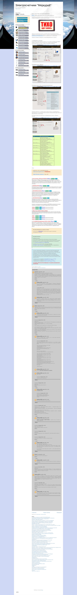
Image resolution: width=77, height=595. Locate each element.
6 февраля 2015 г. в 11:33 (45, 336)
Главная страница (46, 512)
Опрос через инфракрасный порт (23, 29)
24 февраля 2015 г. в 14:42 (42, 405)
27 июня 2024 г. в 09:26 (43, 474)
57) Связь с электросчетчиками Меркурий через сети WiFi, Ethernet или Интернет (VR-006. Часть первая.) (46, 525)
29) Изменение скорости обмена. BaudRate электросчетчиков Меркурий (41, 548)
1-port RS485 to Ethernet (21, 54)
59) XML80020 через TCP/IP (35, 523)
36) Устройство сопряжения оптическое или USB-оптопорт (40, 542)
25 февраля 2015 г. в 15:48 (44, 393)
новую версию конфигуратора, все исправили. (46, 370)
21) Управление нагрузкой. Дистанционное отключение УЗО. (40, 554)
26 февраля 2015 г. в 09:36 (45, 417)
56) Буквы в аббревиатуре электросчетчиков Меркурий (39, 526)
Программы (35, 267)
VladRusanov (38, 282)
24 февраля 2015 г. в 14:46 (42, 425)
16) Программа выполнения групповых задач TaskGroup (39, 558)
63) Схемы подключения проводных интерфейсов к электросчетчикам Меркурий (43, 520)
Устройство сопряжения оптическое (23, 34)
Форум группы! (18, 8)
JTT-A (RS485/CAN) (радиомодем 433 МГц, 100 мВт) (42, 221)
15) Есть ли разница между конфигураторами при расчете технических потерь (42, 559)
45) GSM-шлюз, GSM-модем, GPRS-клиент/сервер (39, 535)
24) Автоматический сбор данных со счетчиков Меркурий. (40, 552)
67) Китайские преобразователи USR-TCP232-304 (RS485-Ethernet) (41, 517)
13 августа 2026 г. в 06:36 (45, 491)
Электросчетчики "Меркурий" (33, 5)
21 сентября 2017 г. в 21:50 (41, 454)
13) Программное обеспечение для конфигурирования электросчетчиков (41, 561)
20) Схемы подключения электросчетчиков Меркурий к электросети (41, 555)
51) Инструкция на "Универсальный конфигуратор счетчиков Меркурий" (41, 530)
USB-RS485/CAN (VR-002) (37, 190)
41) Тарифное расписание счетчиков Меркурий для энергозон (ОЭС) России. (42, 538)
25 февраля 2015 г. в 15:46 (42, 431)
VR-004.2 (33, 208)
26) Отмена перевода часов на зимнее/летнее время (39, 550)
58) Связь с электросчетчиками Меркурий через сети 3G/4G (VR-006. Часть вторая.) (43, 524)
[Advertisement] (39, 579)
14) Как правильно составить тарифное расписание (39, 560)
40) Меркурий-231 (34, 539)
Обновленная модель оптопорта (23, 39)
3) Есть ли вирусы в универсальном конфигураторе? (39, 569)
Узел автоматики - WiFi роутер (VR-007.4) (40, 178)
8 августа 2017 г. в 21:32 (40, 287)
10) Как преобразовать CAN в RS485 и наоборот (38, 563)
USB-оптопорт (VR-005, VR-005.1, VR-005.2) (40, 210)
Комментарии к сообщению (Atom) (41, 514)
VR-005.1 (33, 217)
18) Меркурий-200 (34, 557)
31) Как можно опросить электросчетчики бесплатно (39, 546)
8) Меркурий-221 (34, 565)
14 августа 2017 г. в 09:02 (45, 297)
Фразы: (33, 15)
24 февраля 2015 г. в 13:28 (45, 389)
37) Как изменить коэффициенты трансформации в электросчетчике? (41, 541)
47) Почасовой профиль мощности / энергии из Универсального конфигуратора (42, 533)
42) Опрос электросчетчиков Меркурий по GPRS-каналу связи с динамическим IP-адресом (44, 537)
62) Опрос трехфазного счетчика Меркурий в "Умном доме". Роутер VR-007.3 (42, 521)
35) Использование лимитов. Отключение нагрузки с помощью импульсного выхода (43, 543)
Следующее (34, 512)
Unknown (36, 454)
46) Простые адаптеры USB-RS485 (36, 534)
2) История (33, 570)
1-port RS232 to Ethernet (21, 51)
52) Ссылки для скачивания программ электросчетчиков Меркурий (41, 529)
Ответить (36, 402)
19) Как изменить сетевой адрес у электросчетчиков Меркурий (40, 556)
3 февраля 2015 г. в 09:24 (45, 313)
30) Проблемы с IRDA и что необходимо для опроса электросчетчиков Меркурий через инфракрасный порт (46, 547)
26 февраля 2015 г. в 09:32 (45, 399)
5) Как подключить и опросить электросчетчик (38, 567)
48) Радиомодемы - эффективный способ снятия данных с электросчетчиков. (42, 532)
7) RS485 (33, 566)
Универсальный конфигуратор (37, 35)
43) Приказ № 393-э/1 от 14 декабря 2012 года (38, 536)
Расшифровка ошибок (40, 390)
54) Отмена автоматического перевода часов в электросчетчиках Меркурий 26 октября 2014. (44, 527)
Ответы (37, 280)
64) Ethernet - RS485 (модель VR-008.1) (37, 519)
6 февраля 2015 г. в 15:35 (45, 369)
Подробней (52, 178)
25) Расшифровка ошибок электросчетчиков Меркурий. (39, 551)
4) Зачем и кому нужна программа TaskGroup (38, 568)
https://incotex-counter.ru (38, 174)
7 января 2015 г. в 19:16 (45, 282)
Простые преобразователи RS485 (23, 44)
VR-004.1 (33, 207)
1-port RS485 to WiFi (21, 64)
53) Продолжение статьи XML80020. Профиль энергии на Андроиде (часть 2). (42, 528)
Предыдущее (59, 512)
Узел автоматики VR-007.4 (22, 26)
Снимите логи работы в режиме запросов (43, 419)
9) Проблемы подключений (35, 564)
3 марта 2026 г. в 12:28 (41, 482)
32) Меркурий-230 (34, 545)
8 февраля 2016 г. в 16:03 (45, 442)
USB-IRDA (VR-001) (36, 185)
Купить (56, 178)
